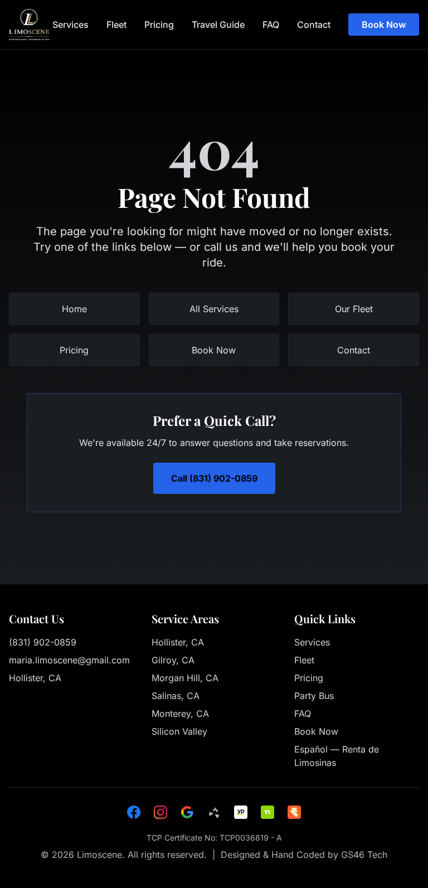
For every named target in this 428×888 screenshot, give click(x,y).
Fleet (116, 24)
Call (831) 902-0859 (214, 478)
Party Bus (314, 695)
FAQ (270, 24)
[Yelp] (214, 812)
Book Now (384, 24)
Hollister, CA (178, 642)
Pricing (159, 24)
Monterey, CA (180, 713)
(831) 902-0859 (42, 642)
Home (74, 308)
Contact (313, 24)
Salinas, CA (176, 695)
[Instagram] (160, 812)
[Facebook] (133, 812)
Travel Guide (218, 24)
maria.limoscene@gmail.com (69, 660)
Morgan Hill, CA (185, 677)
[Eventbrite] (294, 812)
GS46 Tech (364, 854)
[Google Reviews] (187, 812)
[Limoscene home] (29, 24)
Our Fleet (354, 308)
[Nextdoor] (267, 812)
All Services (214, 308)
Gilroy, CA (173, 660)
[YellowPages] (240, 812)
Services (70, 24)
